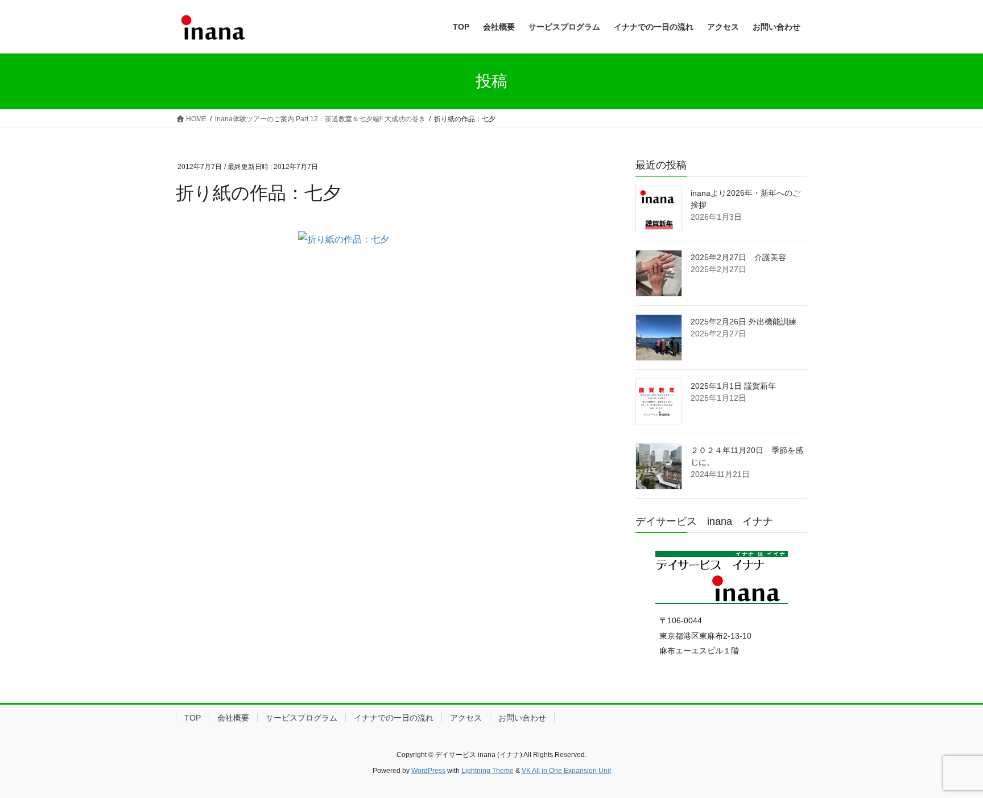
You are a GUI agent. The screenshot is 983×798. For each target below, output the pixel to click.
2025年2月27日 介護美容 (738, 257)
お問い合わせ (522, 717)
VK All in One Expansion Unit (566, 771)
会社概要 (233, 717)
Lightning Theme (487, 771)
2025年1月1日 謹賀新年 (733, 385)
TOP (192, 717)
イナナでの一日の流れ (393, 717)
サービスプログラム (301, 717)
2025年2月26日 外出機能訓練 (743, 321)
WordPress (428, 771)
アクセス (466, 717)
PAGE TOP (949, 764)
